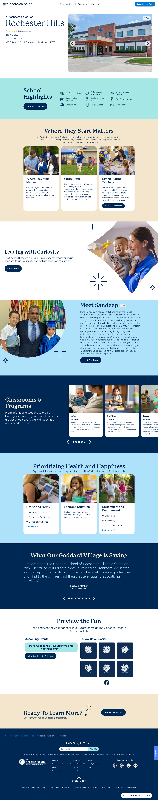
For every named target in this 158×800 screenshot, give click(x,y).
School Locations (58, 764)
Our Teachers (80, 4)
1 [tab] (73, 442)
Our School (65, 4)
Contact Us (74, 767)
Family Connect (94, 764)
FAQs (54, 767)
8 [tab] (89, 598)
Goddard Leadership (78, 764)
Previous (72, 43)
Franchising (56, 771)
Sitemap (91, 767)
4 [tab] (82, 442)
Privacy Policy (55, 787)
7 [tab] (86, 598)
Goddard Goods (76, 771)
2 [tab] (76, 442)
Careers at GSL (75, 760)
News (90, 760)
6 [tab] (83, 598)
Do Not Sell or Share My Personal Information (118, 787)
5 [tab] (84, 442)
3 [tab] (79, 442)
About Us (55, 760)
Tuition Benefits (93, 771)
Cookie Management (90, 787)
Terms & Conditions (71, 787)
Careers (95, 4)
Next (148, 43)
